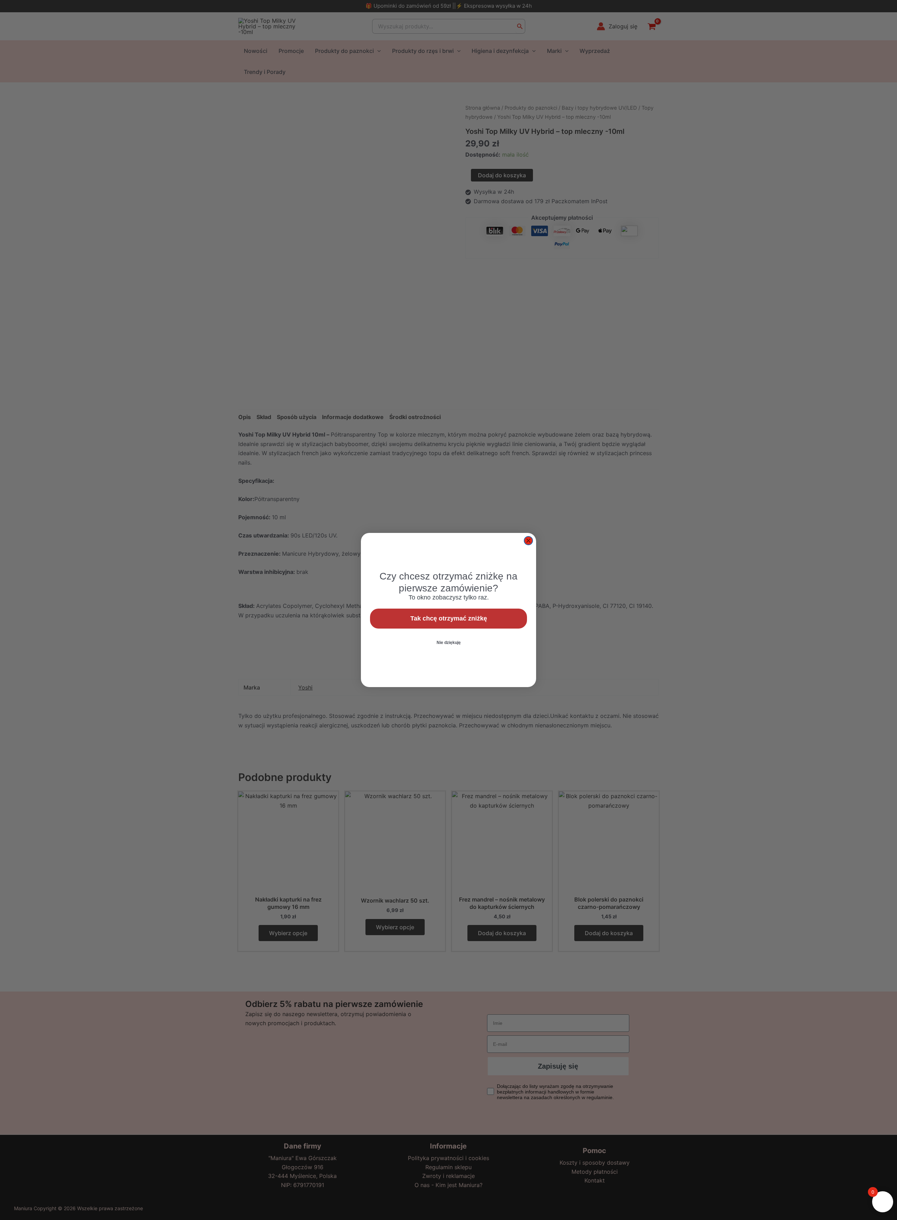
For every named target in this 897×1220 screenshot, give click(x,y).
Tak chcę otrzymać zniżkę (448, 618)
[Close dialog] (528, 540)
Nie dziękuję (449, 642)
